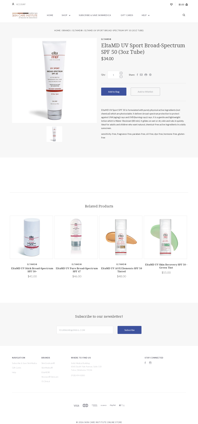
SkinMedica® (47, 367)
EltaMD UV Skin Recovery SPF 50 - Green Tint (166, 266)
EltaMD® (106, 39)
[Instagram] (150, 363)
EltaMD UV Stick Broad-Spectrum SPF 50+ (32, 270)
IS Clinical (45, 381)
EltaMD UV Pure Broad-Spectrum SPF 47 (77, 270)
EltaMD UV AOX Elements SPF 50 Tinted (121, 270)
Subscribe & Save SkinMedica (95, 15)
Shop (65, 15)
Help (144, 15)
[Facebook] (145, 363)
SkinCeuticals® (48, 363)
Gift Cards (127, 15)
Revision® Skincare (49, 377)
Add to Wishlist (145, 91)
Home (50, 15)
